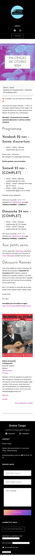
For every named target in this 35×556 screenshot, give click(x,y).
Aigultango (19, 251)
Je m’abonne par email (13, 529)
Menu (17, 26)
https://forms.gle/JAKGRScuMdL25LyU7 (16, 306)
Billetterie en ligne (18, 202)
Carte (6, 373)
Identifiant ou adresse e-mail (12, 536)
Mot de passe (7, 543)
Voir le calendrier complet (24, 403)
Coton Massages (8, 256)
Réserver (5, 395)
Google (4, 399)
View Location (7, 370)
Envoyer (17, 512)
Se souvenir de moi (11, 547)
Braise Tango (17, 425)
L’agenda (17, 36)
